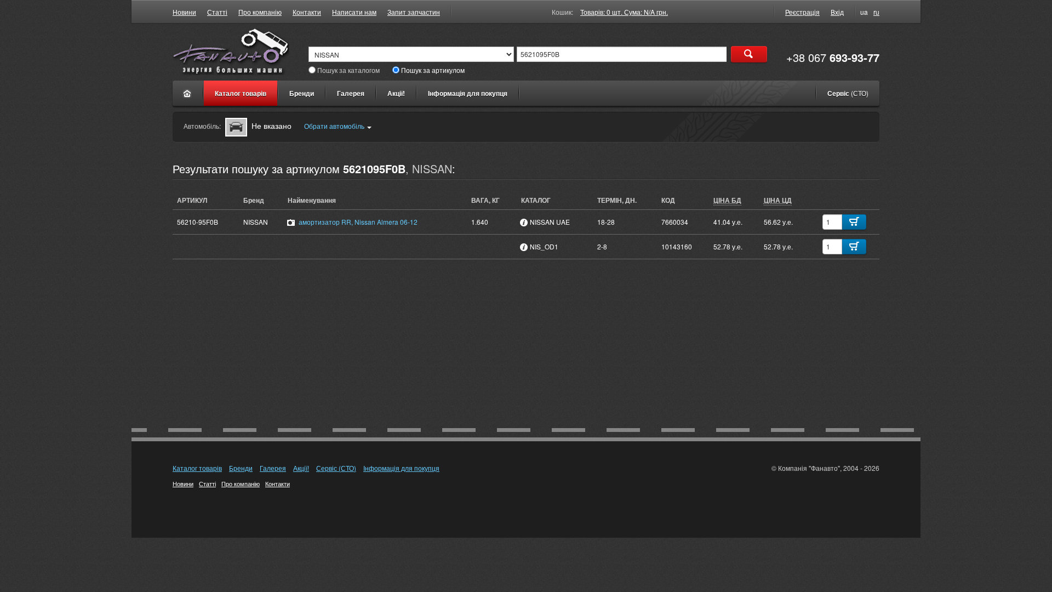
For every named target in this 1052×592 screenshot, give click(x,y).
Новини (184, 11)
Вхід (837, 11)
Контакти (307, 11)
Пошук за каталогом (348, 70)
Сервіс (847, 93)
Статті (217, 11)
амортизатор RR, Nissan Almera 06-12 (358, 221)
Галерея (350, 93)
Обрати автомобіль (334, 125)
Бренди (301, 93)
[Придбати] (854, 222)
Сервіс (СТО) (336, 468)
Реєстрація (802, 11)
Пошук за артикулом (433, 70)
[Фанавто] (188, 93)
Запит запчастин (413, 11)
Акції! (396, 93)
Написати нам (354, 11)
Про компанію (260, 11)
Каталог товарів (240, 93)
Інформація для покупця (467, 93)
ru (876, 11)
